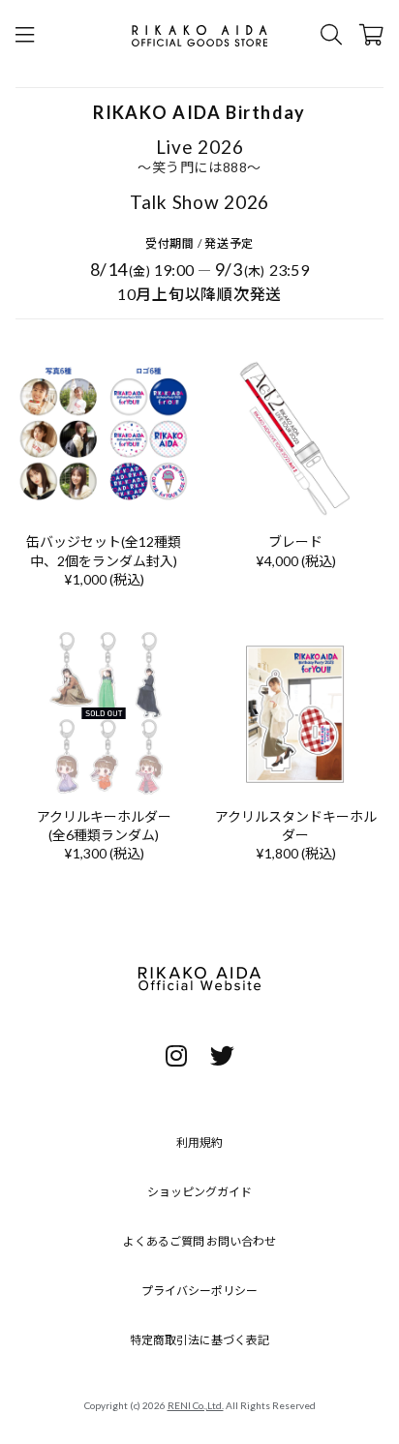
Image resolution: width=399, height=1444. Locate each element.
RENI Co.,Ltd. (196, 1405)
